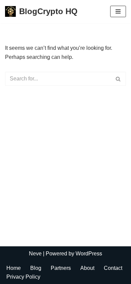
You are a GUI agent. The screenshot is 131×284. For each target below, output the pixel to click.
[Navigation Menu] (118, 11)
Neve (35, 253)
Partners (61, 268)
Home (13, 268)
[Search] (118, 79)
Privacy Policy (23, 277)
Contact (113, 268)
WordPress (89, 253)
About (87, 268)
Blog (35, 268)
